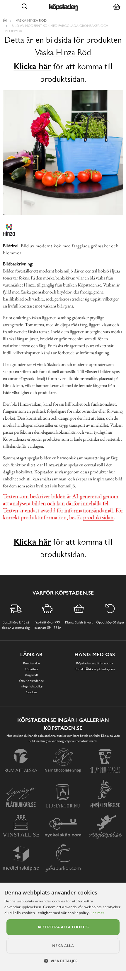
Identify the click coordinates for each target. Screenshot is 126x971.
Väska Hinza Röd (63, 52)
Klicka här (32, 66)
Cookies (31, 692)
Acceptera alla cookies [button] (63, 927)
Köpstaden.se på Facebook (94, 663)
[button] (63, 960)
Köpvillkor (31, 669)
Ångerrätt (31, 675)
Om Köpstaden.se (31, 681)
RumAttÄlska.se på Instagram (95, 669)
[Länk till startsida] (5, 20)
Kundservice (31, 663)
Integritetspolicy (31, 686)
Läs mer (97, 912)
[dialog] (63, 927)
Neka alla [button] (63, 945)
